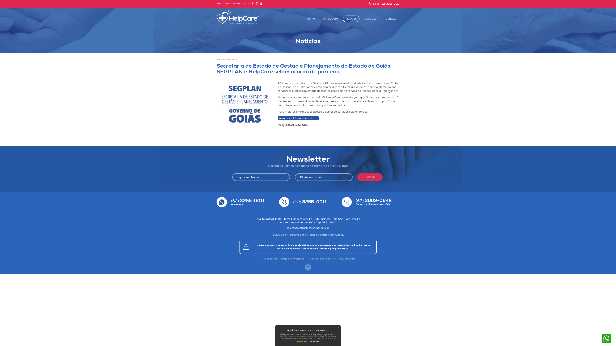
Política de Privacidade (291, 258)
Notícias (351, 18)
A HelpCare (330, 18)
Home (311, 18)
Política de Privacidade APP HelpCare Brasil (331, 258)
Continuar (301, 341)
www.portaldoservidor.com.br (298, 118)
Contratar (371, 18)
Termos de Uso (269, 258)
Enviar (370, 177)
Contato (391, 18)
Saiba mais (315, 342)
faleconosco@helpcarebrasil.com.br (308, 228)
